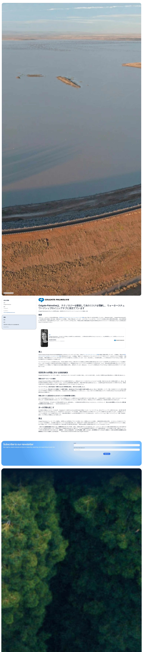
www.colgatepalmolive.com (9, 312)
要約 (4, 319)
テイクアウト (6, 327)
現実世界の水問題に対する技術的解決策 (11, 324)
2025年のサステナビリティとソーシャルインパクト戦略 (71, 317)
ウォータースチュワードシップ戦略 (91, 354)
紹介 (4, 322)
